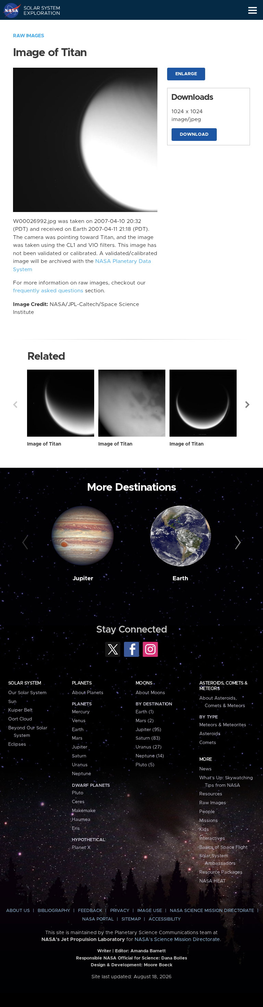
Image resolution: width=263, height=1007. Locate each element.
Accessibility (165, 919)
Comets (207, 742)
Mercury (81, 712)
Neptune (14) (150, 756)
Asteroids (210, 733)
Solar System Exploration (37, 10)
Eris (76, 828)
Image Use (149, 911)
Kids (204, 829)
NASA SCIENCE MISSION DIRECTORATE (212, 911)
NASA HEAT (212, 881)
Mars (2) (145, 720)
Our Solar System (27, 692)
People (207, 811)
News (205, 769)
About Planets (87, 692)
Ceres (78, 801)
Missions (208, 820)
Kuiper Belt (20, 710)
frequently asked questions (48, 290)
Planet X (81, 847)
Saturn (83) (148, 738)
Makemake (84, 810)
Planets (81, 683)
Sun (12, 701)
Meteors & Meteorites (222, 725)
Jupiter (83, 578)
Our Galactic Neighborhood (37, 26)
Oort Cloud (20, 719)
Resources (210, 794)
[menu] (252, 10)
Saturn (79, 756)
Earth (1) (145, 712)
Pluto (77, 793)
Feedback (90, 911)
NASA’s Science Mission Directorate (177, 939)
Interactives (212, 838)
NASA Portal (98, 919)
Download (194, 134)
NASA (9, 10)
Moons (144, 683)
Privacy (119, 911)
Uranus (80, 765)
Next (248, 404)
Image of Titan (44, 444)
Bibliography (54, 911)
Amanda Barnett (148, 951)
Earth (180, 578)
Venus (79, 720)
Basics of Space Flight (223, 847)
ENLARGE (186, 74)
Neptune (81, 773)
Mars (77, 738)
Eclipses (17, 744)
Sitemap (131, 919)
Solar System (24, 683)
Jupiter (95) (148, 729)
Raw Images (28, 36)
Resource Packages (220, 872)
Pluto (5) (145, 765)
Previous (15, 404)
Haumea (81, 819)
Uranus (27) (149, 747)
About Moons (150, 692)
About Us (18, 911)
